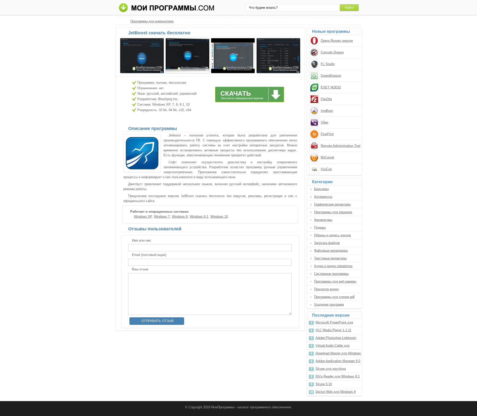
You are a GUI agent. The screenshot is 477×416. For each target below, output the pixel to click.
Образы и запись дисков (332, 235)
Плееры (320, 227)
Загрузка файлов (327, 243)
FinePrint (327, 134)
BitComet (327, 157)
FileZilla (326, 99)
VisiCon (326, 169)
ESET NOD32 (331, 87)
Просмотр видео (326, 289)
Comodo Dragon (332, 52)
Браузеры (321, 189)
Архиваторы (323, 220)
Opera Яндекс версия (337, 40)
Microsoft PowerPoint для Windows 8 (334, 323)
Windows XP (143, 216)
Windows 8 (180, 216)
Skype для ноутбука (331, 369)
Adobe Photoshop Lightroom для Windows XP (336, 339)
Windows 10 (219, 216)
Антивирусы (323, 197)
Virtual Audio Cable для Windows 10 (333, 346)
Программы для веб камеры (335, 281)
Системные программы (331, 274)
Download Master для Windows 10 (338, 354)
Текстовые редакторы (330, 258)
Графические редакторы (332, 204)
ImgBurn (327, 111)
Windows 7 (162, 216)
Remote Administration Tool (340, 146)
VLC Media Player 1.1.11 (333, 330)
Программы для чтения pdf (334, 297)
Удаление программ (329, 304)
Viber (324, 122)
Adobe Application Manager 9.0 (338, 361)
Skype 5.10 (324, 384)
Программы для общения (333, 212)
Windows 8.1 (199, 216)
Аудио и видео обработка (333, 266)
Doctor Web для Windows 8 (336, 392)
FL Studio (328, 64)
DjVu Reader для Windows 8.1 (338, 376)
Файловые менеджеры (331, 250)
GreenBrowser (331, 76)
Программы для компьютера (151, 21)
